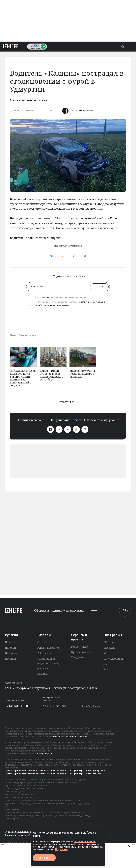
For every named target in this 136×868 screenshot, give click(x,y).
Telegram (109, 647)
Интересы (11, 653)
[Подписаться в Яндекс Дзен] (50, 429)
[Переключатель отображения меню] (131, 46)
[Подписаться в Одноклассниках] (76, 429)
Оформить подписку (59, 610)
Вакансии (43, 673)
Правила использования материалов (68, 737)
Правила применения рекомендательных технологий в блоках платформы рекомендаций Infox (53, 774)
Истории (10, 647)
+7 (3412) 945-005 (17, 706)
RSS (105, 669)
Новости (10, 642)
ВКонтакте (110, 642)
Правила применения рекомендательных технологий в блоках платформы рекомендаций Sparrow (55, 771)
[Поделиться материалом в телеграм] (73, 256)
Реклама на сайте (48, 647)
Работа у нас (45, 653)
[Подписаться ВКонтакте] (67, 429)
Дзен (106, 664)
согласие (44, 298)
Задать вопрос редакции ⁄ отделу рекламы (48, 663)
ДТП (49, 111)
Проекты (10, 658)
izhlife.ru (76, 844)
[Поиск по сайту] (122, 46)
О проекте (43, 642)
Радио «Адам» (80, 646)
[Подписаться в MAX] (84, 429)
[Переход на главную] (11, 46)
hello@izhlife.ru (91, 706)
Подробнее (61, 849)
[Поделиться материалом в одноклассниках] (62, 256)
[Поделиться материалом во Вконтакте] (51, 256)
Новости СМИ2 (68, 402)
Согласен (44, 857)
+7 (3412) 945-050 (55, 706)
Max (106, 653)
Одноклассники (113, 658)
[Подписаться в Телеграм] (59, 429)
